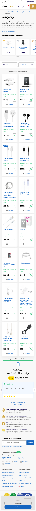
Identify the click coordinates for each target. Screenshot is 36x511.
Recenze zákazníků (25, 478)
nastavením (27, 498)
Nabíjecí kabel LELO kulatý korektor (8, 300)
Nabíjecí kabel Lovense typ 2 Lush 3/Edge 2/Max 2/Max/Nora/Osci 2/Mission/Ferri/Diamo (27, 302)
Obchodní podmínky (25, 483)
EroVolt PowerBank (24, 230)
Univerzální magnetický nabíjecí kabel (8, 124)
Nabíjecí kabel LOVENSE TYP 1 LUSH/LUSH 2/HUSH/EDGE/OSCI (9, 195)
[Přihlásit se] (23, 6)
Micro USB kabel (25, 263)
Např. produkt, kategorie (14, 20)
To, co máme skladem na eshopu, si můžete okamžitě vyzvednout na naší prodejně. (19, 418)
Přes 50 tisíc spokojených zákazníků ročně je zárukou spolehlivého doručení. (19, 432)
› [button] (8, 31)
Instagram (7, 463)
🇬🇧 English (22, 486)
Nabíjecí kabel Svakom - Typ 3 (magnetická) (8, 338)
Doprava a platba (24, 472)
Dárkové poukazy (7, 478)
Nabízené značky (24, 481)
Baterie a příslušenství (23, 12)
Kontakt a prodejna (8, 472)
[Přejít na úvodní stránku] (7, 6)
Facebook (25, 461)
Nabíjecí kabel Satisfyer (23, 47)
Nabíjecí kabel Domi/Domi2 (24, 159)
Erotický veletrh (23, 475)
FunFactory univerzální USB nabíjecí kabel (25, 124)
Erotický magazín (7, 486)
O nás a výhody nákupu (9, 483)
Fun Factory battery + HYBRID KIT (9, 264)
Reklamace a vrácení (8, 481)
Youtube (16, 461)
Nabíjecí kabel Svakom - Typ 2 (8, 230)
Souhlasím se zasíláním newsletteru (12, 446)
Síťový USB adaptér (8, 47)
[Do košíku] (14, 99)
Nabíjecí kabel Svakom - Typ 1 (25, 193)
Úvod (3, 12)
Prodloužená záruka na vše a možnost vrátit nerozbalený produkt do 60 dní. (19, 425)
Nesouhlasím (18, 503)
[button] (19, 6)
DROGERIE (11, 12)
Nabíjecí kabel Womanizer (24, 337)
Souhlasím (18, 507)
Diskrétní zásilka (7, 475)
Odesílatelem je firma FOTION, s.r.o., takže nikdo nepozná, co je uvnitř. (18, 411)
